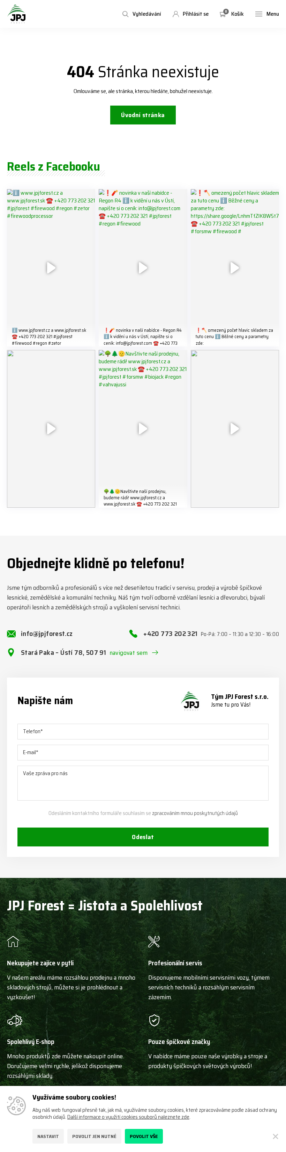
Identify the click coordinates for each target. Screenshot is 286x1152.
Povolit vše (144, 1136)
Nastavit (48, 1136)
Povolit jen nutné (94, 1136)
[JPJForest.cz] (16, 14)
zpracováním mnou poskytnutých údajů (195, 813)
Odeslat (143, 837)
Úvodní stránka (143, 115)
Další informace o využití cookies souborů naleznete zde (128, 1117)
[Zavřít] (275, 1136)
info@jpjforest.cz (47, 633)
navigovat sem (129, 653)
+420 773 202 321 (211, 634)
